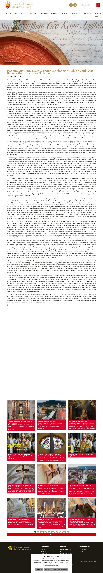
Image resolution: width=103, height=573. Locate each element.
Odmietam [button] (48, 569)
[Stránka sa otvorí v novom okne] (75, 5)
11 (62, 531)
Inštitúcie (44, 551)
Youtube (82, 551)
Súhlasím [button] (39, 569)
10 (60, 531)
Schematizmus (45, 553)
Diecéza (43, 549)
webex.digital (91, 561)
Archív (51, 534)
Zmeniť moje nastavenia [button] (60, 569)
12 (65, 531)
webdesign (83, 561)
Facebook (83, 549)
